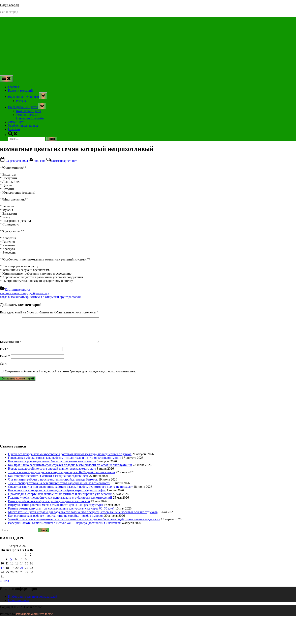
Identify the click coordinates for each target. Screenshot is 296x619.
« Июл (4, 581)
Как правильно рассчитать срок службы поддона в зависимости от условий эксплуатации (70, 465)
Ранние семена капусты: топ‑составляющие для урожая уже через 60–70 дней (61, 508)
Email (5, 356)
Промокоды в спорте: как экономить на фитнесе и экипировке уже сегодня (60, 494)
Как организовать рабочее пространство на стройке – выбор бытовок (55, 515)
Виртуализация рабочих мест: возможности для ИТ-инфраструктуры (55, 504)
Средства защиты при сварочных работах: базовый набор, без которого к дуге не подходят (70, 486)
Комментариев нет (64, 160)
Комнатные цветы (28, 111)
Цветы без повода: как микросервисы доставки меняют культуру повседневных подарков (69, 454)
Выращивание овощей (23, 96)
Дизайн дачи (16, 122)
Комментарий (10, 341)
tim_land (40, 160)
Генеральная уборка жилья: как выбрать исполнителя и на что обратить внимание (64, 457)
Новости (14, 129)
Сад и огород (9, 5)
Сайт (3, 363)
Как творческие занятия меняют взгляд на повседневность (48, 475)
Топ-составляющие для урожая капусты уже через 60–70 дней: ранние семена (61, 472)
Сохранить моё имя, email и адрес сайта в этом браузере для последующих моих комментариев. (70, 371)
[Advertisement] (148, 45)
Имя (4, 348)
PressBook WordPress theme (34, 614)
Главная (13, 87)
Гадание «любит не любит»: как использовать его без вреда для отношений (60, 497)
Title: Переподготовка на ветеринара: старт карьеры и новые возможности (59, 483)
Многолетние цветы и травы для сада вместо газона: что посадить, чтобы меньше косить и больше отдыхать (82, 512)
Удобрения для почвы (23, 125)
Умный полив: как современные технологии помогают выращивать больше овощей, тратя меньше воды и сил (84, 519)
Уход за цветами (27, 114)
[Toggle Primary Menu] (6, 78)
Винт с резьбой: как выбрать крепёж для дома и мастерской (49, 501)
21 (21, 567)
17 (2, 567)
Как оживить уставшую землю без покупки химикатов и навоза (52, 461)
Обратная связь (18, 600)
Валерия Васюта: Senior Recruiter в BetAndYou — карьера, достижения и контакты (64, 523)
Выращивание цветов (23, 107)
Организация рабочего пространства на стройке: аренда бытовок (53, 479)
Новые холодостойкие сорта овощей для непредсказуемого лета (52, 468)
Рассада (21, 100)
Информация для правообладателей (32, 596)
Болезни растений (20, 90)
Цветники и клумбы (30, 118)
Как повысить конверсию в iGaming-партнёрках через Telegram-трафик (57, 490)
